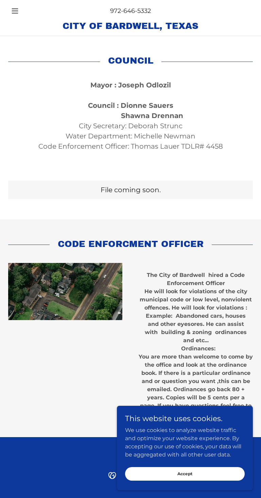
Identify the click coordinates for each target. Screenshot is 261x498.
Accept (184, 473)
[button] (26, 11)
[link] (130, 27)
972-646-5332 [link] (130, 11)
